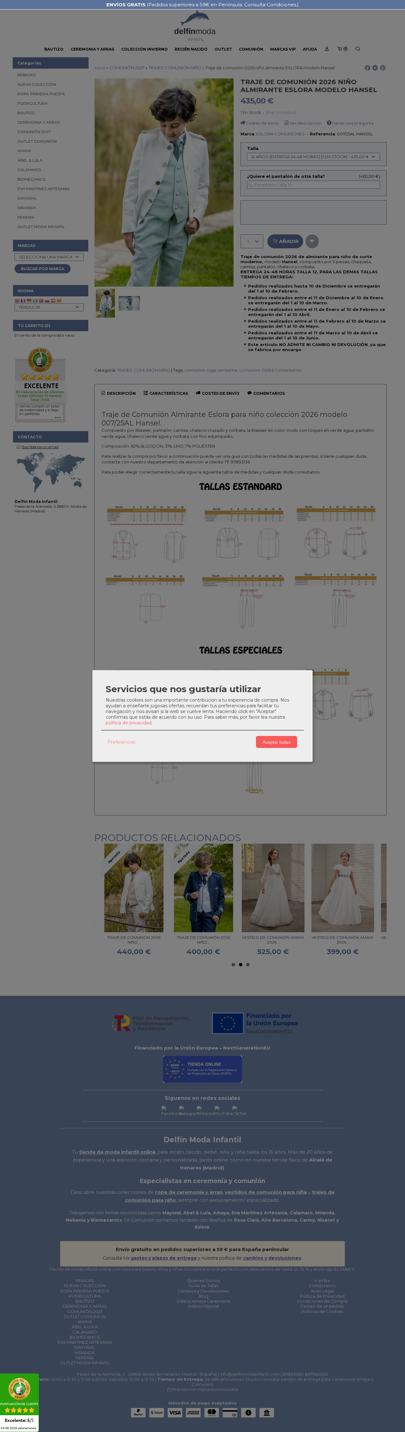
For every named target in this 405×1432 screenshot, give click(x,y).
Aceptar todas (276, 741)
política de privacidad (129, 723)
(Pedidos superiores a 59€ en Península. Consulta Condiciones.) (202, 5)
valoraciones (18, 1428)
